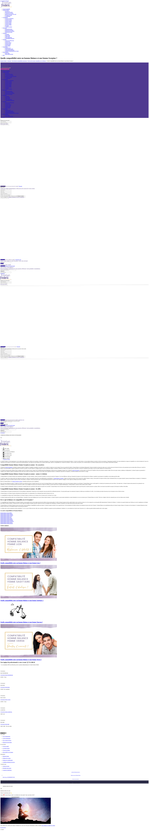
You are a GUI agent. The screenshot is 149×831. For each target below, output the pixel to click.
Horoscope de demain (9, 30)
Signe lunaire (7, 35)
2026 (71, 782)
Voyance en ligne (8, 24)
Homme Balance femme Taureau (6, 513)
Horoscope (5, 27)
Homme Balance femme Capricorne (7, 521)
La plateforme (7, 16)
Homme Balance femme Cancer (6, 516)
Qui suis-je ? (7, 11)
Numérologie (5, 46)
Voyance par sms (8, 22)
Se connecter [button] (2, 0)
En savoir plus (3, 827)
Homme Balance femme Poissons (6, 523)
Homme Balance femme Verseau (6, 522)
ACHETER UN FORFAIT (4, 69)
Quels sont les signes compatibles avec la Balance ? (37, 61)
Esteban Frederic (6, 10)
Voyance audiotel (8, 21)
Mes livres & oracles (9, 12)
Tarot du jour (7, 41)
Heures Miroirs (5, 52)
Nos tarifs (7, 25)
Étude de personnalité (9, 48)
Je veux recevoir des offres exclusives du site (12, 196)
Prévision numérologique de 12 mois (12, 51)
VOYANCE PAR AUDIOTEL (6, 712)
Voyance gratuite (8, 23)
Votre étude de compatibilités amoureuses (19, 61)
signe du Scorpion (76, 470)
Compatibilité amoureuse (9, 38)
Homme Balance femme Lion (5, 517)
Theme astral (7, 36)
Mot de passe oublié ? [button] (4, 123)
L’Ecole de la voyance (9, 13)
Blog (4, 55)
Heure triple (7, 53)
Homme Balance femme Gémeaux (6, 515)
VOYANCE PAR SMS (4, 724)
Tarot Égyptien (8, 44)
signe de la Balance (9, 467)
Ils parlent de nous (8, 15)
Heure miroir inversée (9, 54)
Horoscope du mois (8, 32)
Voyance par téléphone (9, 18)
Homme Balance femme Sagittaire (6, 520)
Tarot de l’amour (8, 42)
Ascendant (7, 34)
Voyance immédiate (6, 9)
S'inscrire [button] (7, 0)
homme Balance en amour (58, 478)
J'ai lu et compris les (12, 197)
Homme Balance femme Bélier (6, 512)
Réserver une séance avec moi (10, 14)
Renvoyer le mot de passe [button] (10, 265)
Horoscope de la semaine (9, 31)
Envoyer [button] (2, 263)
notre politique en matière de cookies (48, 825)
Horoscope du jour (8, 29)
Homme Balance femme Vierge (6, 518)
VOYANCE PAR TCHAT (5, 699)
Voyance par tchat (8, 20)
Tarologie (4, 39)
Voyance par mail (8, 19)
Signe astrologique (8, 37)
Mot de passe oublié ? (3, 284)
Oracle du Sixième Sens (9, 40)
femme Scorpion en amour (17, 481)
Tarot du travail (8, 43)
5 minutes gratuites (8, 26)
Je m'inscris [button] (2, 259)
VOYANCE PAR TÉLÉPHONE (6, 675)
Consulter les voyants (6, 459)
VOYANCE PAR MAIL (5, 687)
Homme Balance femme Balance (6, 519)
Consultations (5, 17)
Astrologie (5, 33)
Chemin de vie (7, 47)
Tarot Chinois (7, 45)
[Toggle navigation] (0, 7)
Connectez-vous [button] (18, 259)
